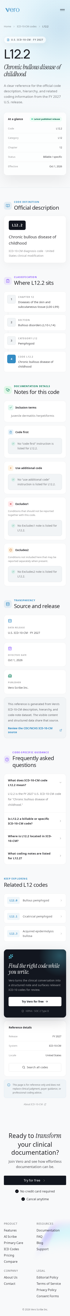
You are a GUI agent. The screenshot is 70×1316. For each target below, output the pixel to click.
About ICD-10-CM (33, 1104)
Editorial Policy (47, 1277)
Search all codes (37, 1067)
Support (43, 1249)
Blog (40, 1243)
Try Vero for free (33, 1001)
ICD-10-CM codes (27, 26)
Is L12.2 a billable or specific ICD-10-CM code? (28, 821)
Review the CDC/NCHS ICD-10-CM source (30, 730)
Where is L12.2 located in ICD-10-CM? (30, 838)
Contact (9, 1283)
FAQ (40, 1236)
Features (10, 1230)
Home (7, 26)
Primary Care (13, 1243)
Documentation (48, 1230)
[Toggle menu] (62, 10)
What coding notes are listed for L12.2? (29, 855)
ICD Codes (11, 1249)
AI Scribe (10, 1236)
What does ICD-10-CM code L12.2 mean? (27, 782)
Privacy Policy (46, 1290)
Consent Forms (48, 1296)
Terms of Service (49, 1283)
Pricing (9, 1255)
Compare (11, 1261)
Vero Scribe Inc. (18, 687)
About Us (11, 1277)
